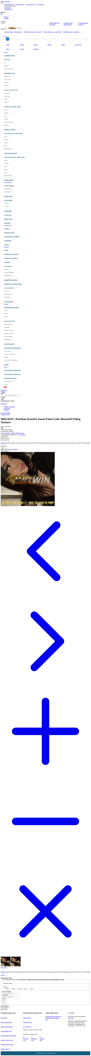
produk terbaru (9, 55)
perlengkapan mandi (11, 307)
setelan (6, 119)
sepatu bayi (7, 93)
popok (6, 364)
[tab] (45, 968)
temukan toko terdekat (7, 1044)
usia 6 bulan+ (7, 192)
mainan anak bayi (10, 378)
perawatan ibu (9, 344)
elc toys (6, 384)
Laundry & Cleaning (9, 354)
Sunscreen (6, 327)
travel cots (7, 215)
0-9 (86, 39)
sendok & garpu (8, 275)
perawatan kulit (8, 324)
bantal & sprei (9, 232)
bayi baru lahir (8, 189)
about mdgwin (68, 24)
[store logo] (15, 29)
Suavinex (36, 49)
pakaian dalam (7, 148)
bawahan (6, 113)
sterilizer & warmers (11, 254)
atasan (5, 110)
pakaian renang (9, 129)
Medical (6, 357)
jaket (5, 145)
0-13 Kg (6, 203)
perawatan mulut (8, 336)
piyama (6, 82)
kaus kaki (6, 102)
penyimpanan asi (8, 294)
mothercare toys (8, 381)
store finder (52, 24)
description (3, 967)
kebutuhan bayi (9, 73)
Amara (63, 44)
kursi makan (8, 302)
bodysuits (6, 85)
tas (5, 62)
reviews (3, 975)
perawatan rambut (8, 333)
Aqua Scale (78, 44)
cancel (3, 397)
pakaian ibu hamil (10, 153)
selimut (6, 228)
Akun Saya (4, 390)
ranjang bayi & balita (11, 236)
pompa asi (6, 291)
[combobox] (11, 395)
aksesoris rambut (8, 68)
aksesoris (6, 125)
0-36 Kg (6, 206)
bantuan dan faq (27, 1022)
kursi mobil (8, 200)
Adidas (22, 44)
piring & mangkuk (9, 272)
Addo (7, 44)
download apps (19, 4)
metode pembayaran (6, 1022)
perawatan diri (7, 339)
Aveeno (22, 49)
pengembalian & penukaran (8, 1035)
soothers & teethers (11, 258)
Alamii (49, 44)
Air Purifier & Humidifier (11, 360)
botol (6, 250)
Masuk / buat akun (9, 406)
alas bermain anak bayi (12, 374)
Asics (7, 49)
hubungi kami (27, 1018)
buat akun (7, 408)
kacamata (6, 65)
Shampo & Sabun (8, 330)
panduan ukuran (5, 1049)
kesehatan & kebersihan (12, 348)
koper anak (8, 196)
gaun (5, 116)
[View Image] (16, 966)
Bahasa (6, 17)
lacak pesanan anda (6, 1031)
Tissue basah (7, 351)
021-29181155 (27, 1027)
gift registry (40, 4)
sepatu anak (7, 96)
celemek (7, 262)
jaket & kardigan (8, 122)
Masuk (3, 392)
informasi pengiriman (7, 1027)
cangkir (6, 269)
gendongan (8, 211)
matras (6, 244)
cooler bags (7, 297)
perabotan (7, 240)
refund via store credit (7, 1040)
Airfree (36, 44)
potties (6, 316)
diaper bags (8, 219)
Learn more (22, 435)
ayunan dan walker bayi (12, 370)
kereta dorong (9, 185)
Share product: (5, 451)
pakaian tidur (7, 76)
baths (5, 310)
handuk (6, 313)
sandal (5, 99)
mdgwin (3, 443)
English (6, 18)
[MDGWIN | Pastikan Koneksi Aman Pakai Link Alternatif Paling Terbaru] (6, 966)
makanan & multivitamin (13, 284)
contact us (81, 24)
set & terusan (7, 79)
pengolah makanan (10, 280)
